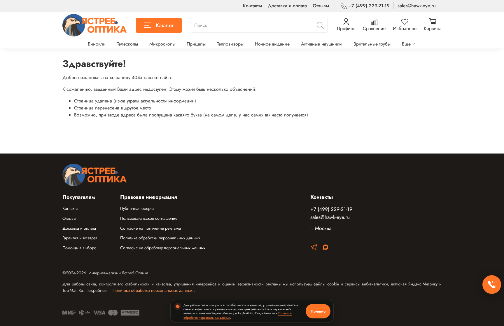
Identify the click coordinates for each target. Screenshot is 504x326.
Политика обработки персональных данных (160, 238)
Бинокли (97, 44)
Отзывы (321, 5)
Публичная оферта (137, 208)
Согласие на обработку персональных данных (162, 248)
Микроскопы (162, 44)
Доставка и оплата (287, 5)
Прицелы (196, 44)
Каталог (165, 25)
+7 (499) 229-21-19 (369, 5)
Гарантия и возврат (79, 238)
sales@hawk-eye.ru (417, 5)
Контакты (252, 5)
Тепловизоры (230, 44)
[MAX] (325, 248)
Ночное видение (272, 44)
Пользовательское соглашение (148, 218)
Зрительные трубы (372, 44)
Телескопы (127, 44)
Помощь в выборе (79, 248)
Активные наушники (321, 44)
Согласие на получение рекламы (150, 228)
